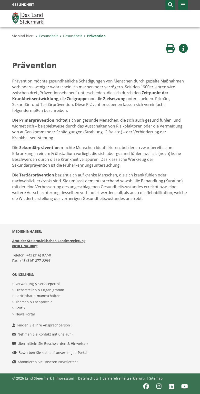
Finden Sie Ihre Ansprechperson (44, 325)
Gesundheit (48, 36)
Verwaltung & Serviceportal (37, 283)
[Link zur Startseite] (28, 18)
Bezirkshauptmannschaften (37, 295)
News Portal (25, 314)
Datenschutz (88, 378)
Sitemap (156, 378)
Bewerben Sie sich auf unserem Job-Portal (53, 352)
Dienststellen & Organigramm (39, 290)
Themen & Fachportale (33, 302)
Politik (20, 308)
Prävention (96, 36)
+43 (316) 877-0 (38, 255)
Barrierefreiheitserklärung (123, 378)
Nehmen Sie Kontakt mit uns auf (45, 334)
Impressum (65, 378)
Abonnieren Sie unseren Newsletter (47, 361)
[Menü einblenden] (183, 5)
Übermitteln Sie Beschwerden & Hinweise (52, 343)
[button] (170, 5)
